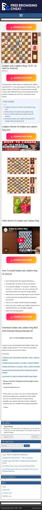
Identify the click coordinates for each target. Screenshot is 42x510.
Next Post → (36, 437)
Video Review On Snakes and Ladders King (19, 112)
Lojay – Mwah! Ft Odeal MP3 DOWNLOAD (15, 454)
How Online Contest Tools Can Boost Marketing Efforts (18, 466)
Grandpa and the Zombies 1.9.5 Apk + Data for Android (20, 363)
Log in (4, 486)
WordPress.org (6, 496)
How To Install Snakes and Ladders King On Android (19, 115)
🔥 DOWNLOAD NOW (21, 27)
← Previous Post (7, 437)
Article (6, 71)
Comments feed (7, 493)
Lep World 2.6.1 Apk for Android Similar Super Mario (19, 376)
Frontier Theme (36, 508)
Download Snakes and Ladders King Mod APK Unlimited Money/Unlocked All (20, 120)
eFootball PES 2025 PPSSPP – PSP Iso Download (17, 458)
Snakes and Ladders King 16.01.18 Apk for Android (19, 67)
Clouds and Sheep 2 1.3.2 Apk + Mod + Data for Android (21, 366)
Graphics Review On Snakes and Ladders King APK (20, 108)
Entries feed (5, 490)
